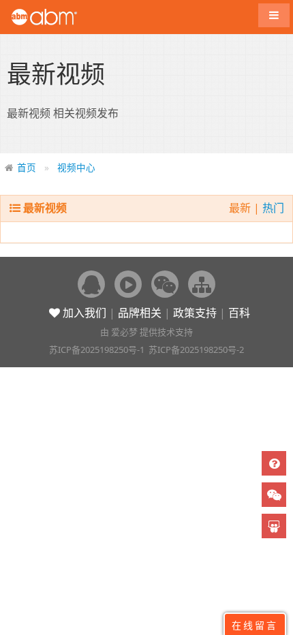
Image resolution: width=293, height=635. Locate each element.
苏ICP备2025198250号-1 (96, 349)
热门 (273, 207)
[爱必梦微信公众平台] (165, 284)
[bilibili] (274, 526)
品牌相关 (139, 312)
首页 (26, 167)
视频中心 (76, 167)
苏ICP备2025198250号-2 (196, 349)
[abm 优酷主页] (128, 284)
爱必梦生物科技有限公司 (63, 17)
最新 (241, 207)
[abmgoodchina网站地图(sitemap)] (201, 284)
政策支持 (195, 312)
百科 (239, 312)
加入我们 (83, 312)
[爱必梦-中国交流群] (91, 284)
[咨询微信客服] (274, 494)
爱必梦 (124, 332)
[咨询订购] (274, 463)
